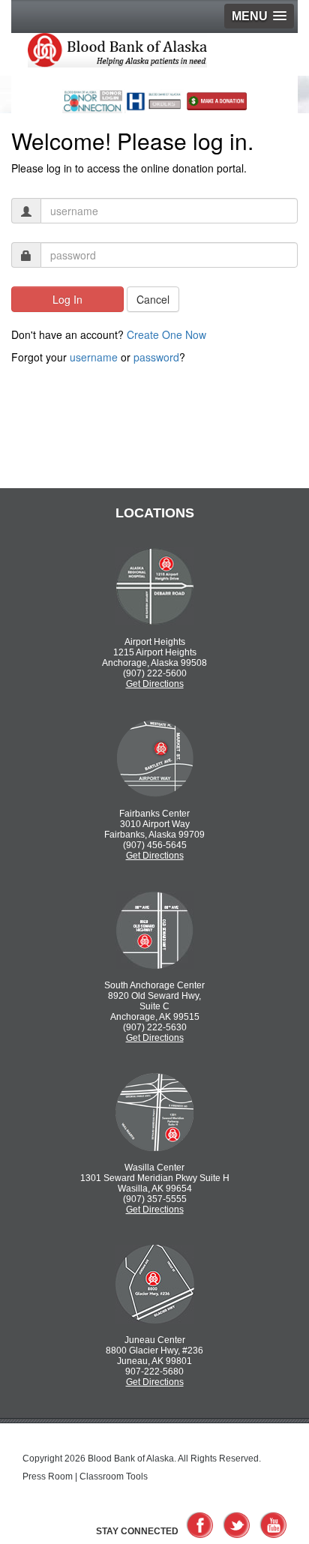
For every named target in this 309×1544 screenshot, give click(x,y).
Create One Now (166, 334)
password (156, 356)
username (94, 356)
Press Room (47, 1476)
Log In (67, 299)
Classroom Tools (114, 1476)
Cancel (153, 299)
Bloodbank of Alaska (140, 54)
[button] (259, 16)
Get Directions (155, 684)
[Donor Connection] (92, 97)
